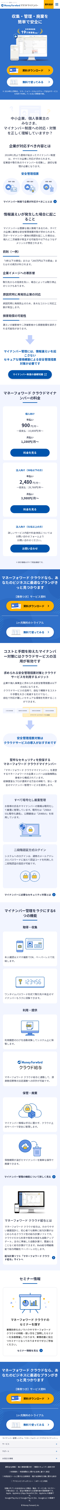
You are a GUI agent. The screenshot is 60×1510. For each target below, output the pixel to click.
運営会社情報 (10, 1467)
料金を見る (30, 452)
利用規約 (13, 1471)
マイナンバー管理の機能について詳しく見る (27, 1176)
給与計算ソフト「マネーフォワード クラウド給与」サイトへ (27, 1257)
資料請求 (49, 4)
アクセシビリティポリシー (23, 1481)
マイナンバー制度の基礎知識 (28, 374)
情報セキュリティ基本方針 (44, 1467)
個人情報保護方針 (25, 1467)
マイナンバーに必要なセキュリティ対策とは (28, 894)
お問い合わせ (30, 548)
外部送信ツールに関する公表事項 (16, 1476)
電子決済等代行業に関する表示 (44, 1476)
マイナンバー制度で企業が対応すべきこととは (27, 201)
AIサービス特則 (41, 1481)
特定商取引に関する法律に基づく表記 (35, 1471)
